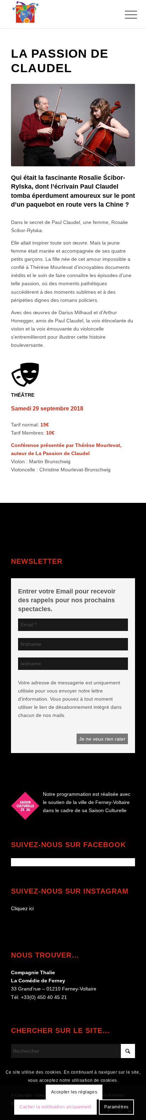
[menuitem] (125, 15)
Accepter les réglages (74, 1092)
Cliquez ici (22, 908)
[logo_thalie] (60, 14)
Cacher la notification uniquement (55, 1106)
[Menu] (125, 15)
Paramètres (116, 1106)
